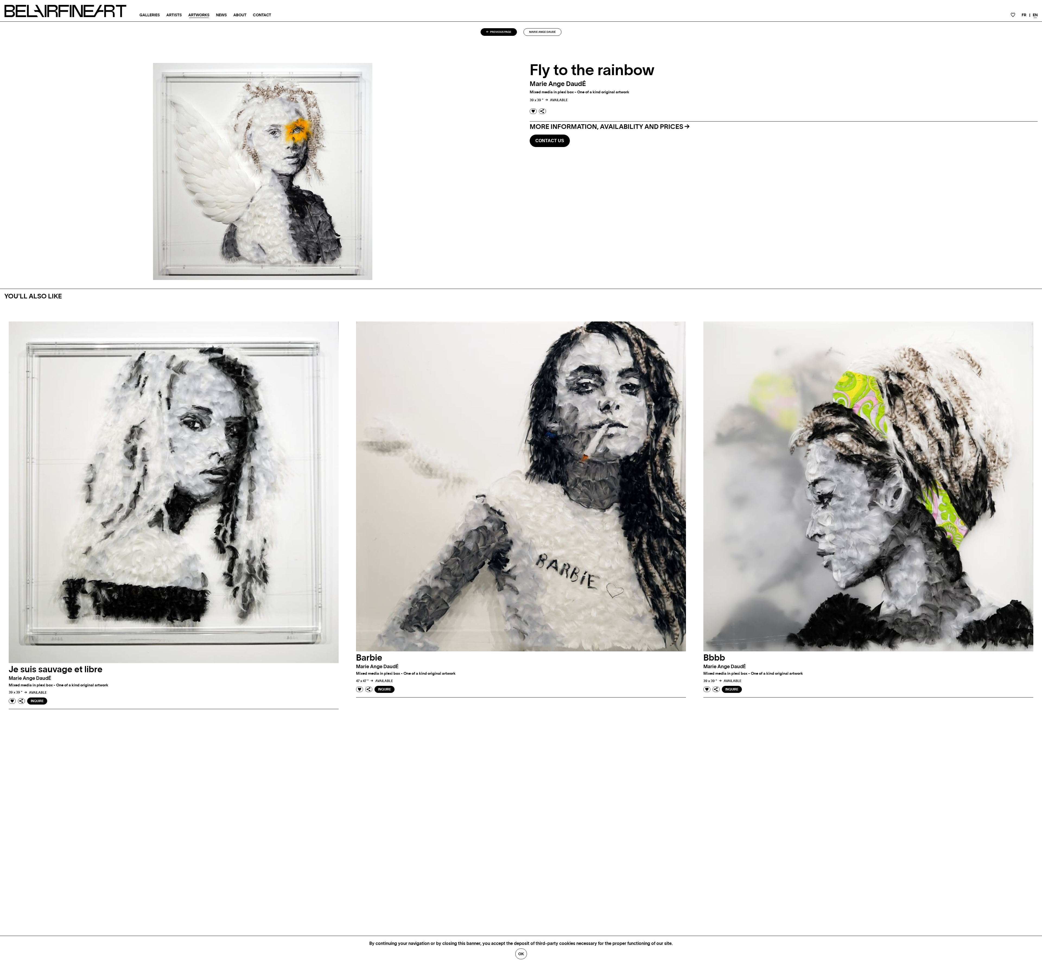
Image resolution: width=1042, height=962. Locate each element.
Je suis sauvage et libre (56, 669)
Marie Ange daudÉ (542, 32)
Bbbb (714, 658)
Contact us (549, 140)
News (221, 15)
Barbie (369, 658)
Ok (521, 954)
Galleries (149, 15)
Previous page (500, 32)
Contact (262, 15)
